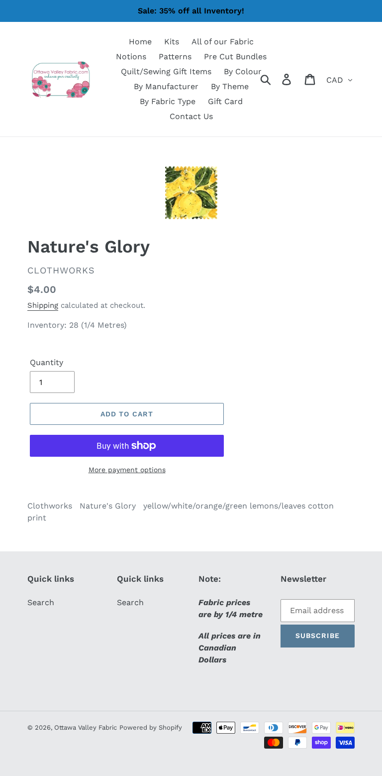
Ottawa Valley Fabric (85, 727)
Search (40, 602)
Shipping (42, 305)
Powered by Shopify (150, 727)
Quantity (46, 362)
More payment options (127, 470)
